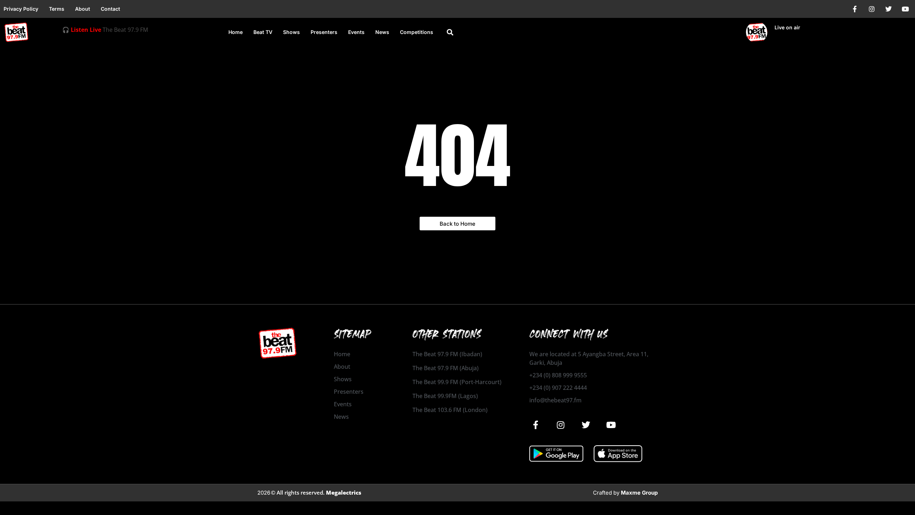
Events (356, 32)
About (82, 9)
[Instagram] (872, 9)
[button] (450, 32)
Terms (56, 9)
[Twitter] (888, 9)
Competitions (416, 32)
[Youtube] (905, 9)
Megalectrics (343, 492)
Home (235, 32)
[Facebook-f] (855, 9)
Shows (291, 32)
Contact (110, 9)
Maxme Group (639, 492)
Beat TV (262, 32)
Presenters (324, 32)
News (382, 32)
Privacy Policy (21, 9)
